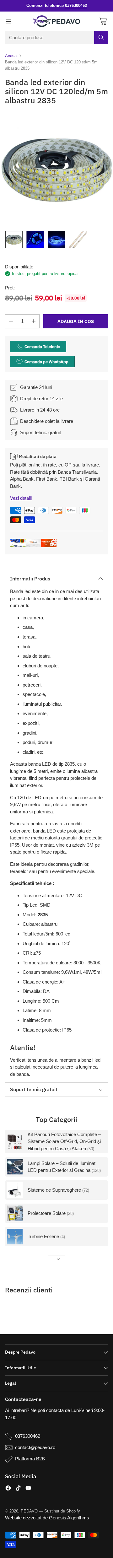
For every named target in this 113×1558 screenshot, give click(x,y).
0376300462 (27, 1436)
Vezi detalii (21, 498)
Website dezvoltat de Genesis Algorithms (47, 1517)
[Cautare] (101, 37)
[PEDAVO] (56, 21)
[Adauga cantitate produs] (33, 321)
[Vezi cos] (102, 21)
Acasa (11, 55)
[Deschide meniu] (8, 21)
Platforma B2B (30, 1458)
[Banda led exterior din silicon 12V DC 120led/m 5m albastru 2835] (56, 169)
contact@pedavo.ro (35, 1447)
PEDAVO (29, 1511)
